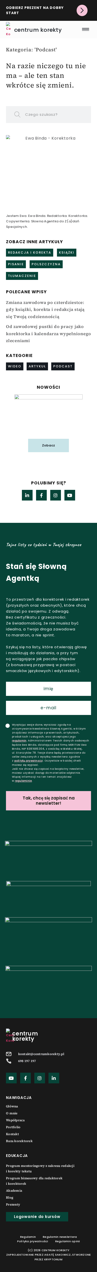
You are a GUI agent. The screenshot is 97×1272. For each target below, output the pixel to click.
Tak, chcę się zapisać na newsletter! (49, 800)
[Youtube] (69, 495)
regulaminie (23, 781)
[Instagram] (55, 495)
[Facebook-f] (41, 495)
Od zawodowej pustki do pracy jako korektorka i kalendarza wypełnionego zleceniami (48, 334)
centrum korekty (38, 30)
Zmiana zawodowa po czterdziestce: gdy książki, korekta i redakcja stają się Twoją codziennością (45, 309)
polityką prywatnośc (28, 761)
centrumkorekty (25, 1036)
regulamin (19, 740)
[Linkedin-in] (27, 495)
